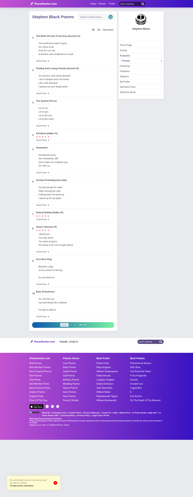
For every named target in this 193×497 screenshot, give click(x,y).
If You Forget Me (138, 375)
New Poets (34, 380)
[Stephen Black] (141, 19)
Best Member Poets (39, 384)
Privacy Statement (91, 413)
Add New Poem (128, 87)
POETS (74, 342)
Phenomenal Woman (140, 363)
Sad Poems (69, 375)
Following (125, 66)
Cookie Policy (75, 413)
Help (115, 413)
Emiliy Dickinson (104, 384)
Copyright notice (59, 413)
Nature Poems (70, 388)
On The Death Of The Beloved (145, 400)
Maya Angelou (103, 367)
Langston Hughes (105, 380)
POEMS (63, 342)
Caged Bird (136, 388)
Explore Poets (36, 396)
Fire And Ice (136, 396)
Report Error (125, 413)
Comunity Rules (68, 415)
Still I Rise (135, 367)
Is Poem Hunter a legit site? (145, 413)
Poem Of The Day (38, 400)
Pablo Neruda (103, 375)
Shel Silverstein (104, 388)
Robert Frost (102, 363)
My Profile (125, 82)
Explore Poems (37, 392)
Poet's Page (126, 45)
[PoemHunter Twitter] (52, 406)
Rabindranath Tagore (107, 396)
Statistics (124, 76)
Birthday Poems (71, 380)
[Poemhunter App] (36, 406)
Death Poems (70, 371)
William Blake (103, 392)
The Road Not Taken (140, 371)
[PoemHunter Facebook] (47, 406)
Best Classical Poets (39, 388)
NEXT (82, 325)
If (130, 392)
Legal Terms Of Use (100, 415)
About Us (46, 413)
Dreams (134, 380)
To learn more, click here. (22, 486)
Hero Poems (69, 396)
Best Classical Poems (40, 371)
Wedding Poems (71, 384)
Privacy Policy (83, 415)
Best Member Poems (39, 367)
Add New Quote (128, 92)
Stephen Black (141, 28)
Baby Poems (69, 367)
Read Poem (41, 61)
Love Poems (69, 363)
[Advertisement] (42, 468)
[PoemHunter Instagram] (57, 406)
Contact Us (106, 413)
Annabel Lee (136, 384)
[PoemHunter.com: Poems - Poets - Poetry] (43, 3)
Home (94, 4)
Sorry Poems (69, 392)
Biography (125, 56)
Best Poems (35, 363)
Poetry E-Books (71, 400)
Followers (125, 71)
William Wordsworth (106, 400)
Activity (123, 50)
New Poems (35, 375)
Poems (126, 61)
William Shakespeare (107, 371)
